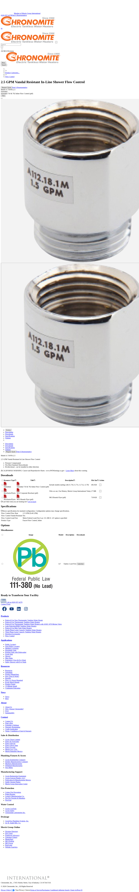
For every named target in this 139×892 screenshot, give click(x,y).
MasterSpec (9, 839)
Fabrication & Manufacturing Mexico (18, 780)
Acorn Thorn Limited (12, 740)
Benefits (8, 678)
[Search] (2, 47)
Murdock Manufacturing (13, 764)
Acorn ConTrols (10, 809)
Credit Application (11, 729)
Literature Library (11, 837)
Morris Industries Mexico (13, 751)
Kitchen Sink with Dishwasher (15, 652)
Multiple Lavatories (12, 648)
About (4, 703)
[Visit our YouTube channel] (11, 612)
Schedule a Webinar (12, 725)
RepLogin (8, 845)
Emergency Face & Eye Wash (15, 660)
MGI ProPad (9, 841)
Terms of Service (36, 890)
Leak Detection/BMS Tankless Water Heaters (20, 626)
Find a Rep (9, 723)
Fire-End (8, 800)
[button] (1, 29)
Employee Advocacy (12, 835)
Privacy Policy (6, 890)
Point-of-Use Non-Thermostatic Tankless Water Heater (24, 620)
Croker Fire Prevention (13, 792)
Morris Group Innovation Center (16, 784)
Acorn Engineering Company (15, 760)
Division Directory (11, 831)
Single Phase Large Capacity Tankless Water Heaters (23, 630)
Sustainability (9, 713)
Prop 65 (79, 890)
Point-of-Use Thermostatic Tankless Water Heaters (22, 622)
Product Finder (10, 684)
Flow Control (9, 77)
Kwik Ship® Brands (12, 682)
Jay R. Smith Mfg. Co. (13, 823)
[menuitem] (9, 432)
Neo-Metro (9, 768)
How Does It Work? (12, 676)
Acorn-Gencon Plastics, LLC (15, 778)
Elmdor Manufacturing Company (16, 762)
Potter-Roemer (10, 794)
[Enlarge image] (2, 98)
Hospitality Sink (10, 650)
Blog (7, 699)
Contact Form (5, 604)
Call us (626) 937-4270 (14, 602)
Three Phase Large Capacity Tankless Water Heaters (23, 632)
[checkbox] (69, 49)
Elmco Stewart (10, 743)
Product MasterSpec (12, 674)
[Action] (100, 485)
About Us (8, 707)
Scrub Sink (9, 654)
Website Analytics (11, 847)
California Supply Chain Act (67, 890)
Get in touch (32, 502)
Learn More (70, 471)
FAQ (7, 711)
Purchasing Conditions (49, 890)
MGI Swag (9, 843)
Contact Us (9, 721)
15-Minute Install (11, 686)
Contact (4, 717)
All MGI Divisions (7, 51)
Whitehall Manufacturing (13, 766)
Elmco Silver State (11, 745)
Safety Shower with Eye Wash (15, 662)
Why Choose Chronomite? (14, 709)
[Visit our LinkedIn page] (18, 612)
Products (5, 616)
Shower (8, 656)
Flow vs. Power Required (14, 680)
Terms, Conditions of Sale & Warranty (18, 731)
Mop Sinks (9, 658)
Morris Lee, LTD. (11, 749)
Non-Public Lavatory (12, 646)
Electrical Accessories (12, 634)
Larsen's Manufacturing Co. (14, 796)
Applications (6, 640)
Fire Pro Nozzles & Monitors (15, 798)
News (3, 692)
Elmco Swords (10, 747)
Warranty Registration (12, 727)
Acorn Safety (9, 811)
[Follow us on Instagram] (26, 612)
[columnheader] (10, 480)
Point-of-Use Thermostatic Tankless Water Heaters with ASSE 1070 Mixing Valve (33, 624)
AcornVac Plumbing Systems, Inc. (17, 821)
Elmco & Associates (12, 741)
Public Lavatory (10, 644)
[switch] (2, 49)
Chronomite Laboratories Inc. (15, 813)
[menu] (69, 448)
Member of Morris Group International (27, 13)
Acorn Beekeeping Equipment (15, 776)
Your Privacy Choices (22, 890)
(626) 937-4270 (6, 15)
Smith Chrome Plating (12, 782)
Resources (5, 666)
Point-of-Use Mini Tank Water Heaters (18, 628)
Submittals (8, 672)
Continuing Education (12, 688)
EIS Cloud (8, 833)
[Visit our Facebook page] (4, 612)
